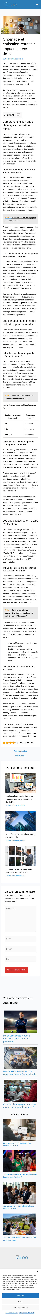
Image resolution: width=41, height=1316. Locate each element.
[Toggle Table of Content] (17, 115)
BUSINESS (7, 59)
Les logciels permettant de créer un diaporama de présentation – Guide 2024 (19, 799)
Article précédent (20, 751)
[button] (38, 1271)
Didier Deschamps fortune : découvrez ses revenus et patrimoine (16, 1039)
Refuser (20, 1301)
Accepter (20, 1295)
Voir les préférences (20, 1307)
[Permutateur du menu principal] (37, 4)
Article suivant (20, 756)
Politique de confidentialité (26, 1313)
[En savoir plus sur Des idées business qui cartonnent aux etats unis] (20, 821)
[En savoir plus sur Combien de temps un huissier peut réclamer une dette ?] (20, 856)
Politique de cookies (12, 1313)
